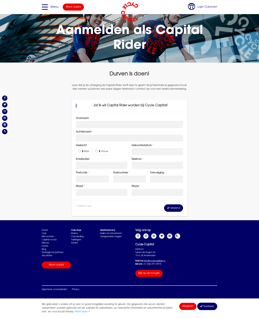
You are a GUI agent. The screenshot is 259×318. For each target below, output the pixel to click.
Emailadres (83, 159)
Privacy (75, 289)
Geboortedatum (142, 145)
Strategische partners (52, 252)
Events (45, 246)
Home (45, 230)
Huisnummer (121, 173)
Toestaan (208, 306)
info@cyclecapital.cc (154, 261)
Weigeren (187, 306)
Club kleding (77, 237)
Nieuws (45, 243)
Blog (44, 249)
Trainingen (76, 240)
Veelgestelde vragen (111, 237)
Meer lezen (82, 312)
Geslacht (82, 145)
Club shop (76, 230)
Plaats (136, 186)
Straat (80, 186)
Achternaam (84, 132)
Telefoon (137, 159)
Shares (74, 233)
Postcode (82, 173)
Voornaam (83, 118)
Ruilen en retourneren (111, 233)
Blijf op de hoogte (149, 273)
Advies (74, 243)
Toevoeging (157, 173)
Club (44, 233)
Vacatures (47, 256)
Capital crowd (49, 240)
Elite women (48, 237)
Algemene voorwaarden (54, 289)
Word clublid (73, 7)
